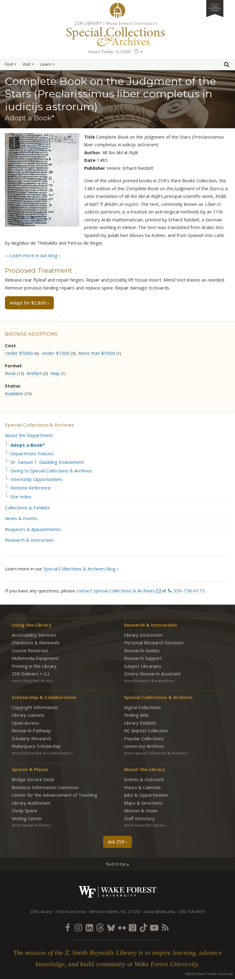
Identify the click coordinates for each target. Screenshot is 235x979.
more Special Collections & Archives (155, 753)
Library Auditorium (31, 803)
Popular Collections (144, 738)
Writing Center (27, 818)
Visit (26, 64)
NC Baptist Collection (146, 730)
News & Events (21, 518)
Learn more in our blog (34, 255)
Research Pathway (31, 730)
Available (14, 393)
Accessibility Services (34, 635)
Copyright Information (35, 707)
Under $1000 (56, 353)
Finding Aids (136, 715)
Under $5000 (19, 353)
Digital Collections (142, 707)
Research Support (143, 658)
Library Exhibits (140, 723)
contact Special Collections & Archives (115, 591)
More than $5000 (96, 353)
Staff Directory (139, 818)
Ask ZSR (116, 842)
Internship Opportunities (36, 479)
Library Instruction (143, 635)
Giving (215, 7)
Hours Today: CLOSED (109, 51)
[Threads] (100, 927)
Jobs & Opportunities (146, 795)
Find (9, 64)
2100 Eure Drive (70, 911)
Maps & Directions (143, 803)
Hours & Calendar (142, 787)
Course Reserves (30, 650)
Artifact (34, 373)
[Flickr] (122, 927)
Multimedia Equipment (35, 658)
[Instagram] (78, 927)
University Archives (144, 746)
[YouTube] (154, 927)
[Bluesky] (111, 927)
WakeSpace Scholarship (36, 746)
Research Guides (142, 650)
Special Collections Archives (117, 33)
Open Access (25, 723)
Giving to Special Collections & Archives (51, 471)
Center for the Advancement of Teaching (54, 795)
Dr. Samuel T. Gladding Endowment (47, 462)
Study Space (24, 810)
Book (10, 373)
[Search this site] (226, 65)
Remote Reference (30, 488)
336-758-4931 (191, 911)
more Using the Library (31, 680)
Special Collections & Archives (39, 425)
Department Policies (32, 454)
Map (55, 373)
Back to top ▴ (117, 864)
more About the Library (144, 825)
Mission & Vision (141, 810)
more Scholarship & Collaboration (41, 753)
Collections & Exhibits (27, 507)
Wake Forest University (117, 891)
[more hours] (138, 52)
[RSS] (165, 927)
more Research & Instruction (148, 680)
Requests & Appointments (33, 529)
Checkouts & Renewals (36, 642)
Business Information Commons (45, 787)
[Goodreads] (132, 927)
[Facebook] (67, 927)
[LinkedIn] (89, 927)
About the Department (29, 435)
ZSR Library (117, 10)
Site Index (21, 497)
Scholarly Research (31, 738)
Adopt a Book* (27, 445)
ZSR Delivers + (31, 674)
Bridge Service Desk (33, 779)
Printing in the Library (34, 666)
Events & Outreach (144, 779)
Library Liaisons (28, 715)
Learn (45, 64)
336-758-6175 (189, 591)
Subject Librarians (142, 666)
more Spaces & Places (31, 825)
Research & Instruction (29, 540)
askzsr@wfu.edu (159, 911)
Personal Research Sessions (154, 642)
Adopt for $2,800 (28, 303)
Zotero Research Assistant (152, 674)
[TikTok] (143, 927)
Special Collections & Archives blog (79, 569)
